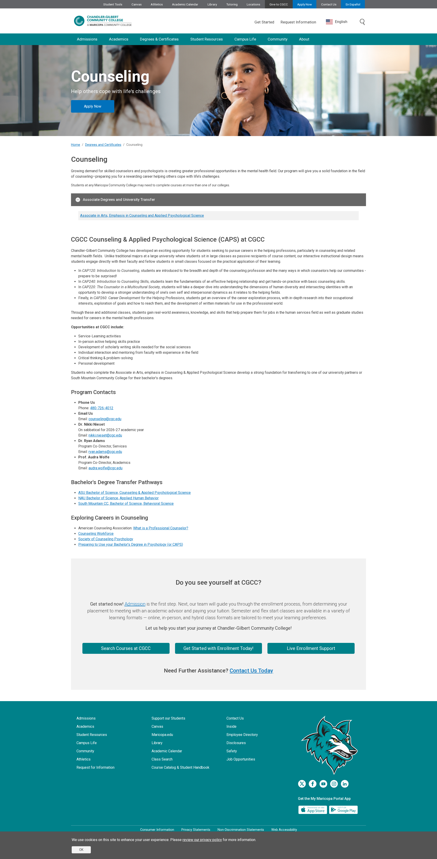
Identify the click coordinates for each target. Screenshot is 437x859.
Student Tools (112, 4)
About (304, 39)
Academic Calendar (185, 4)
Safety (231, 751)
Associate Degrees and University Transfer (119, 199)
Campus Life (245, 39)
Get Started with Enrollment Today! (218, 648)
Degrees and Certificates (103, 145)
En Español (353, 4)
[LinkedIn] (345, 784)
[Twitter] (302, 784)
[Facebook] (313, 784)
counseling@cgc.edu (105, 419)
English (341, 21)
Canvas (137, 4)
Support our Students (168, 718)
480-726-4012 (101, 408)
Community (277, 39)
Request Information (298, 22)
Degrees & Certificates (159, 39)
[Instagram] (334, 784)
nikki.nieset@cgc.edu (105, 435)
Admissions (87, 39)
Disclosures (236, 743)
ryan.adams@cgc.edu (105, 452)
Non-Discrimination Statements (241, 830)
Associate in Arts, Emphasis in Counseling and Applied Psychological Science (142, 215)
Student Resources (206, 39)
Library (212, 4)
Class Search (162, 759)
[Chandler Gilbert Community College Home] (103, 21)
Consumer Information (157, 830)
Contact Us (328, 4)
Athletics (157, 4)
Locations (253, 4)
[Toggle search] (362, 22)
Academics (118, 39)
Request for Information (95, 767)
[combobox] (340, 21)
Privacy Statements (195, 830)
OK (81, 849)
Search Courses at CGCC (126, 648)
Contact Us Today (251, 670)
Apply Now (304, 4)
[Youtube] (323, 784)
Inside (231, 726)
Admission (134, 604)
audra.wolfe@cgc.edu (105, 468)
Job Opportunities (240, 759)
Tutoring (232, 4)
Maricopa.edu (162, 735)
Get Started (264, 22)
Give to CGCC (278, 4)
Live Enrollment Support (311, 648)
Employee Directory (242, 735)
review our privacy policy (202, 840)
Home (75, 145)
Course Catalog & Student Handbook (180, 767)
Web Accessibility (284, 830)
